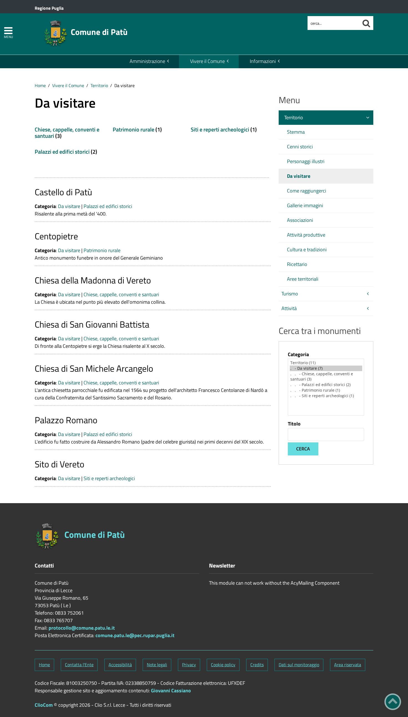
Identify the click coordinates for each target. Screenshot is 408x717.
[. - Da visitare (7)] (326, 368)
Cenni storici (300, 146)
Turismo (289, 293)
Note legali (157, 664)
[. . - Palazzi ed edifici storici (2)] (326, 384)
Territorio (99, 85)
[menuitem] (149, 61)
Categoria (298, 354)
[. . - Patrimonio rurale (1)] (326, 390)
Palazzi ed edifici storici (62, 151)
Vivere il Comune (207, 61)
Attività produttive (306, 235)
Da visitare (69, 206)
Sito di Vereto (59, 464)
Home (40, 85)
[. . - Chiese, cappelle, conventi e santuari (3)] (326, 376)
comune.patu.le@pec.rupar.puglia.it (135, 635)
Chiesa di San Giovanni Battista (92, 324)
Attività (289, 308)
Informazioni (263, 61)
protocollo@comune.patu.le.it (82, 628)
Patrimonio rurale (133, 129)
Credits (257, 664)
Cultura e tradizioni (307, 249)
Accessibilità (120, 664)
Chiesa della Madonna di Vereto (93, 280)
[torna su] (392, 701)
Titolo (294, 424)
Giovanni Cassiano (171, 690)
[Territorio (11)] (326, 363)
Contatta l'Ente (79, 664)
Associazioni (300, 220)
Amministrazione (147, 61)
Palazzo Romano (66, 420)
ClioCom (44, 705)
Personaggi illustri (305, 161)
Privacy (189, 664)
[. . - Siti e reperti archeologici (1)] (326, 396)
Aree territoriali (302, 279)
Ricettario (297, 264)
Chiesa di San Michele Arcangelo (94, 368)
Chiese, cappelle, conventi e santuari (67, 132)
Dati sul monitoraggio (299, 664)
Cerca (303, 449)
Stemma (296, 132)
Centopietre (56, 236)
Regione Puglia (49, 8)
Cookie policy (223, 664)
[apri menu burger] (8, 30)
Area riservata (347, 664)
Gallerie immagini (305, 205)
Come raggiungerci (306, 190)
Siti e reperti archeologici (220, 129)
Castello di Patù (63, 192)
